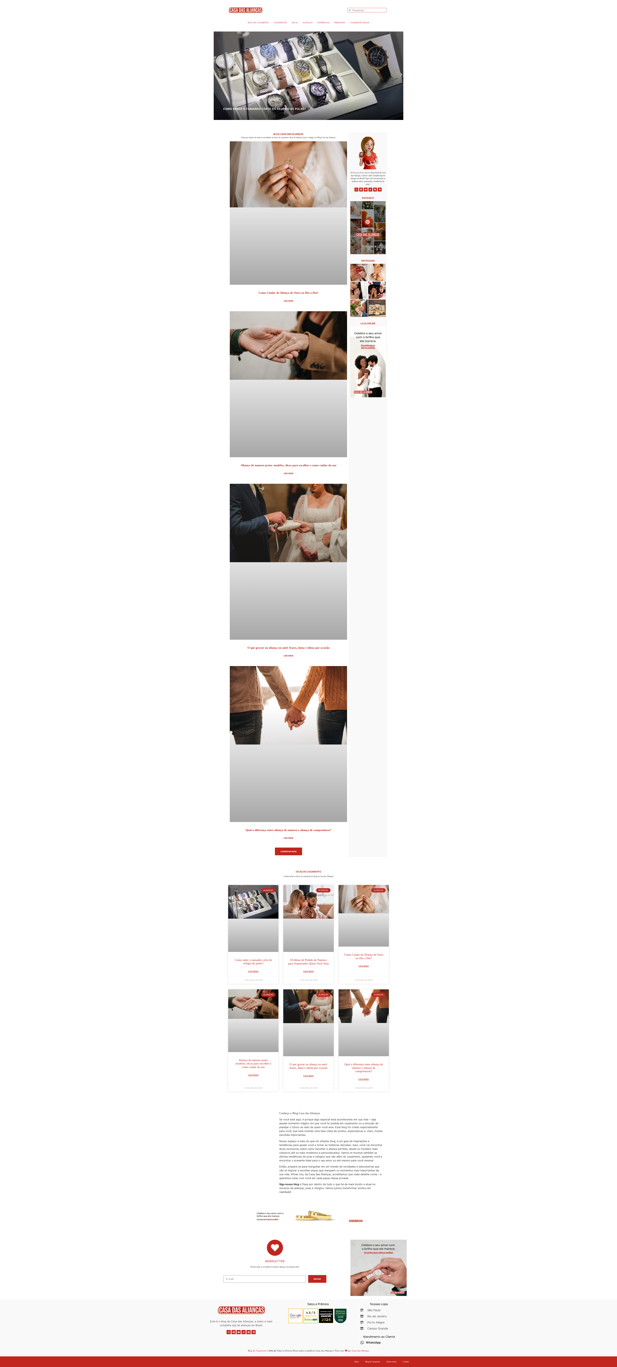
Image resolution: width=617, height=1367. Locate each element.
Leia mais (288, 301)
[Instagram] (356, 189)
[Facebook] (375, 189)
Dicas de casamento (308, 871)
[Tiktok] (370, 189)
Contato (406, 1362)
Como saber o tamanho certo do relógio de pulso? (253, 961)
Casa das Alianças (360, 1351)
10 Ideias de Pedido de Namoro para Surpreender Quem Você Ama (308, 961)
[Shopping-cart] (380, 189)
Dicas (295, 23)
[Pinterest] (361, 189)
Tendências (323, 23)
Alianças (308, 23)
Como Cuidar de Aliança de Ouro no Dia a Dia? (288, 292)
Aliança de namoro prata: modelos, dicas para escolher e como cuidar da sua (288, 465)
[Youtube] (366, 189)
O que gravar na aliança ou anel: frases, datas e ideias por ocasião (288, 647)
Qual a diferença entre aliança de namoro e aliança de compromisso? (288, 830)
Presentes (339, 23)
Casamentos (280, 23)
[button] (216, 75)
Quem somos (391, 1362)
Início (356, 1362)
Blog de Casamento (258, 23)
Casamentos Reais (359, 23)
